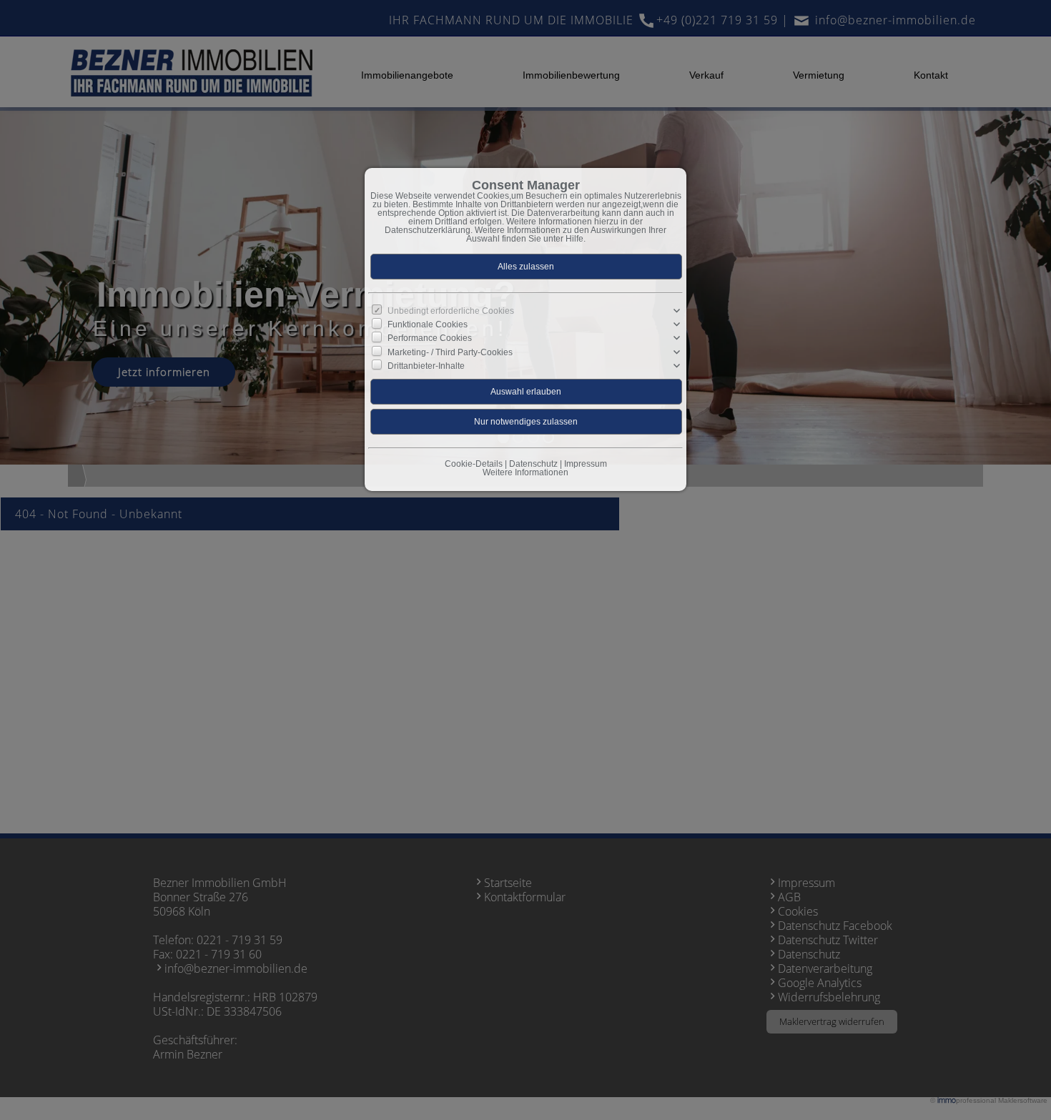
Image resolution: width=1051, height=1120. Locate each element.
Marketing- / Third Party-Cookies (450, 352)
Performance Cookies (430, 338)
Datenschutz (533, 464)
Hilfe (574, 239)
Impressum (585, 464)
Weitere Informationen (525, 472)
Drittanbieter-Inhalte (426, 366)
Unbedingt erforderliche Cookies (451, 311)
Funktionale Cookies (428, 324)
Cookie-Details (474, 464)
